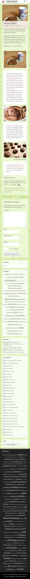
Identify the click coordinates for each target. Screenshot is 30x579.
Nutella (14, 521)
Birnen (17, 459)
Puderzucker (15, 529)
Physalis (18, 526)
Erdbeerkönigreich (12, 1)
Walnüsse (5, 563)
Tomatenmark (14, 558)
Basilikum (13, 459)
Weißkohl (9, 563)
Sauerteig (15, 543)
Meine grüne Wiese (11, 412)
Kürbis (11, 506)
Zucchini (20, 566)
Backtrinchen (10, 366)
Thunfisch (14, 555)
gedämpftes (7, 301)
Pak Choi (7, 524)
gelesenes (24, 304)
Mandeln (13, 511)
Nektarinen (21, 518)
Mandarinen (8, 511)
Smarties (23, 550)
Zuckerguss (10, 569)
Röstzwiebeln (5, 540)
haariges (21, 312)
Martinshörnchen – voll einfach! (17, 352)
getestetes (10, 312)
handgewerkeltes (10, 316)
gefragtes (13, 301)
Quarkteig (11, 532)
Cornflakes (20, 466)
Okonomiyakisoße (19, 521)
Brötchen (21, 462)
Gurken (15, 482)
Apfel (21, 455)
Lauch (25, 507)
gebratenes (21, 299)
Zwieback (15, 569)
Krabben (4, 506)
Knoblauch (13, 502)
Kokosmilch (16, 504)
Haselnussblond (10, 393)
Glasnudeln (13, 479)
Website (6, 242)
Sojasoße (7, 553)
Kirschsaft (21, 499)
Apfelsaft (6, 457)
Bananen (8, 459)
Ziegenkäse (25, 563)
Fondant (18, 474)
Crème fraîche (8, 469)
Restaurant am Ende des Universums (15, 426)
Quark (23, 529)
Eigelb (24, 469)
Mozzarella (21, 515)
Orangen (25, 521)
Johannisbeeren (14, 493)
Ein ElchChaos (24, 197)
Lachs (15, 507)
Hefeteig (14, 487)
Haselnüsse (18, 190)
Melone (18, 513)
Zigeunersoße (5, 566)
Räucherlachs (22, 537)
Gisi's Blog (9, 385)
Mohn (12, 515)
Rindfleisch (22, 535)
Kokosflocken (11, 504)
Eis (26, 469)
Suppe (24, 553)
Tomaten (7, 558)
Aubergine (14, 457)
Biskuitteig (23, 459)
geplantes (13, 307)
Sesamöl (16, 550)
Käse (8, 506)
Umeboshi (6, 561)
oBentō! (10, 325)
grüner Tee (9, 482)
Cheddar (14, 466)
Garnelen (15, 476)
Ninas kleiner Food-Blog (12, 424)
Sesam (13, 550)
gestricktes (13, 310)
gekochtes (12, 304)
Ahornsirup (11, 455)
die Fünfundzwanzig (15, 283)
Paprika (11, 524)
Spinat (12, 553)
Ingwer (26, 490)
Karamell (8, 496)
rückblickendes (18, 324)
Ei (21, 469)
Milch (20, 513)
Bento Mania (10, 368)
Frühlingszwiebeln (8, 476)
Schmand (14, 545)
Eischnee (6, 472)
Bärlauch (13, 463)
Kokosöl (20, 504)
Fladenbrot (15, 474)
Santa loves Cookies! (10, 23)
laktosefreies (13, 322)
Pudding (8, 529)
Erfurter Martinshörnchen (15, 347)
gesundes (20, 310)
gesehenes (21, 307)
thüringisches (12, 331)
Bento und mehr (10, 371)
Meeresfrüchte (13, 513)
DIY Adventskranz (7, 197)
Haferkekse (15, 484)
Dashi (11, 469)
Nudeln (9, 521)
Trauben (24, 558)
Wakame (24, 561)
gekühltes (19, 304)
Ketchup (7, 499)
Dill (13, 469)
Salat (23, 540)
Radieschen (16, 532)
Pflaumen (7, 526)
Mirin (24, 513)
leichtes (20, 321)
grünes (16, 312)
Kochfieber (9, 399)
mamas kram (10, 410)
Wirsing (13, 563)
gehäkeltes (22, 301)
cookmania (9, 374)
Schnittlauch (24, 545)
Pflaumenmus (13, 526)
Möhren (6, 518)
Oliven (23, 521)
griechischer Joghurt (24, 479)
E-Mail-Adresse (8, 235)
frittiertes (20, 296)
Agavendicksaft (6, 454)
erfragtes (6, 293)
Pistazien (21, 526)
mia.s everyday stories (12, 415)
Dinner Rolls (17, 469)
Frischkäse (23, 474)
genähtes (7, 307)
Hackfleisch (22, 482)
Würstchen (18, 563)
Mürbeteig (14, 518)
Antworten (9, 192)
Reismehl (10, 535)
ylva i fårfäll (9, 432)
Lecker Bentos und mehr (12, 407)
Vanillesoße (18, 561)
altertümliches (9, 274)
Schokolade (11, 548)
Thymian (19, 555)
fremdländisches (13, 296)
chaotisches (16, 274)
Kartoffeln (20, 496)
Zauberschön (10, 435)
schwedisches (10, 328)
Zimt (9, 566)
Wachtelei (21, 561)
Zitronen (14, 566)
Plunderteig (24, 526)
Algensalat (16, 454)
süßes (21, 188)
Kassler (26, 496)
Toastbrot (22, 555)
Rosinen (6, 537)
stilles (16, 328)
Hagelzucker (21, 484)
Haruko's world (10, 390)
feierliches (10, 188)
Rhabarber (16, 535)
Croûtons (4, 469)
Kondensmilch (24, 504)
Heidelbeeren (22, 487)
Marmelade (19, 511)
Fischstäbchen (10, 474)
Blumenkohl (5, 461)
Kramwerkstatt (10, 401)
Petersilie (19, 524)
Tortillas (20, 558)
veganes (20, 331)
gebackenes (16, 188)
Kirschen (16, 499)
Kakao (24, 493)
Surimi (4, 555)
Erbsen (11, 472)
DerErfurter (9, 377)
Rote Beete (15, 537)
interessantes (6, 319)
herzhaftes (20, 315)
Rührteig (11, 540)
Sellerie (24, 548)
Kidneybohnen (11, 499)
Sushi (8, 555)
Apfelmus (25, 455)
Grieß (4, 482)
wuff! (21, 334)
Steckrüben (14, 553)
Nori (25, 518)
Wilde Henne (10, 429)
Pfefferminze (23, 524)
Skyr (19, 550)
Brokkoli (14, 462)
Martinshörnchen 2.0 (15, 342)
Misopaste (7, 515)
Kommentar (6, 210)
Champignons (6, 466)
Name (5, 229)
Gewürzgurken (7, 479)
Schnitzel (5, 548)
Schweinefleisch (19, 548)
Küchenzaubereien (11, 404)
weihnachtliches (8, 190)
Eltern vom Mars (10, 379)
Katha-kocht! (10, 396)
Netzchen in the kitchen (12, 418)
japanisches (15, 319)
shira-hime (24, 25)
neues (24, 321)
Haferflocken (10, 484)
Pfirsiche (26, 524)
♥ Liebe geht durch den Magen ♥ (14, 360)
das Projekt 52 (15, 277)
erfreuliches (14, 293)
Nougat (4, 521)
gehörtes (5, 304)
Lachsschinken (20, 506)
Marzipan (25, 511)
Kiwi (24, 499)
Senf (10, 550)
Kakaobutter (4, 496)
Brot (17, 462)
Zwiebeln (20, 569)
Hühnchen (15, 490)
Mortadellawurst (15, 515)
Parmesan (15, 524)
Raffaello (20, 532)
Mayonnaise (7, 513)
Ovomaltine (4, 524)
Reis (24, 532)
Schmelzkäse (19, 545)
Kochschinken (22, 501)
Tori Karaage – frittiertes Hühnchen (15, 350)
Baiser (24, 457)
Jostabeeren (19, 493)
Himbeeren (4, 490)
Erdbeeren (17, 472)
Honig (9, 490)
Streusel (19, 553)
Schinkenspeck (7, 545)
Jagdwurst (4, 493)
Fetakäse (5, 474)
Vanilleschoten (12, 561)
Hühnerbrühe (22, 490)
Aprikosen (10, 457)
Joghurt (8, 493)
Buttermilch (9, 463)
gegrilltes (17, 301)
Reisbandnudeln (6, 535)
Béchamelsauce (19, 463)
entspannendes (20, 291)
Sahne (18, 540)
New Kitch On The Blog (12, 421)
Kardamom (13, 496)
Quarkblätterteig (7, 532)
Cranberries (25, 466)
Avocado (17, 457)
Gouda (18, 479)
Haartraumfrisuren (11, 388)
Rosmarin (11, 537)
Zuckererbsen (25, 566)
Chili (17, 466)
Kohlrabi (5, 504)
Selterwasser (6, 550)
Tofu (27, 555)
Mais (26, 508)
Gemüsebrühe (23, 476)
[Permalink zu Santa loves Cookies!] (15, 17)
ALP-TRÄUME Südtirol (12, 363)
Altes (4, 444)
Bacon (20, 457)
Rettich (13, 535)
